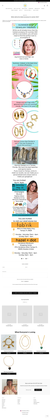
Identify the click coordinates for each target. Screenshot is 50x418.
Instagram (19, 399)
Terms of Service (33, 284)
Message (4, 271)
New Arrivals (9, 8)
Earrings (31, 8)
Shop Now (8, 373)
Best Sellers (17, 8)
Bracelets (37, 8)
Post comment (25, 281)
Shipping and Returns (36, 402)
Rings (42, 8)
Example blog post (9, 325)
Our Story (36, 10)
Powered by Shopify (25, 414)
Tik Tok (18, 402)
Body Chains (14, 10)
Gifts (20, 10)
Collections (27, 10)
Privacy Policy (28, 284)
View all (25, 302)
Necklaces (24, 8)
